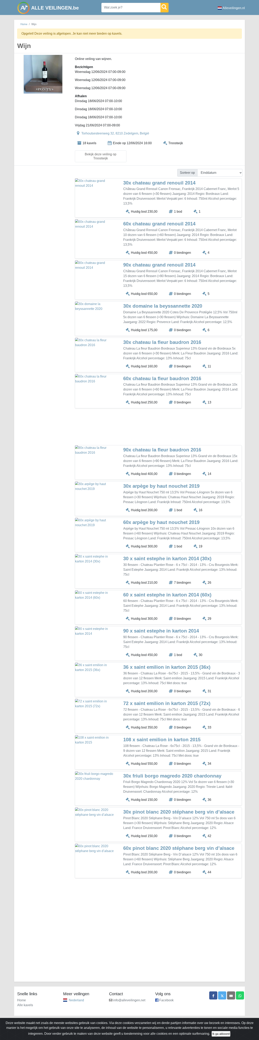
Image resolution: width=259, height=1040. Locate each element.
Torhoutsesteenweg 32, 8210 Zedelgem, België (115, 133)
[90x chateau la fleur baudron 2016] (95, 450)
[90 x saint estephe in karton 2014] (95, 631)
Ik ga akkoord (221, 1033)
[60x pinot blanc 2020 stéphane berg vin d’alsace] (95, 848)
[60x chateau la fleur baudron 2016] (95, 379)
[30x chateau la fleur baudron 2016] (95, 343)
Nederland (76, 1000)
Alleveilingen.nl (234, 8)
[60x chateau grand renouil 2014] (95, 224)
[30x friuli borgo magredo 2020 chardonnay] (95, 776)
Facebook (166, 1000)
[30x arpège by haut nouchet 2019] (95, 486)
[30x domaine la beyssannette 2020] (95, 306)
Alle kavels (25, 1005)
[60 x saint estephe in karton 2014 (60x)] (95, 595)
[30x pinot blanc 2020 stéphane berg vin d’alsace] (95, 812)
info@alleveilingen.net (129, 1000)
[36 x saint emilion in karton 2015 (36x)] (95, 667)
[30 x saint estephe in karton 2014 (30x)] (95, 559)
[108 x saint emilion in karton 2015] (95, 740)
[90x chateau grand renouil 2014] (95, 265)
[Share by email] (231, 995)
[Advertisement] (158, 427)
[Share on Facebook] (213, 995)
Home (23, 24)
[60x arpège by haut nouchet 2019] (95, 523)
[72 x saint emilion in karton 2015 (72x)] (95, 704)
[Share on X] (222, 995)
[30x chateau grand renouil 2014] (95, 183)
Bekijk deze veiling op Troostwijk (100, 156)
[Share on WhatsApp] (240, 995)
